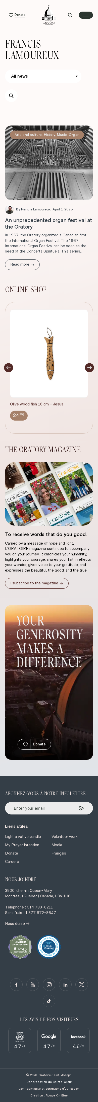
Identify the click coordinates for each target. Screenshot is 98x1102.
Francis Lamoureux (36, 209)
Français (59, 853)
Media (57, 845)
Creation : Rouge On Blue (49, 1095)
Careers (12, 862)
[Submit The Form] (81, 808)
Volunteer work (65, 837)
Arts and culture (28, 135)
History (49, 135)
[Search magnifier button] (70, 15)
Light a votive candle (23, 837)
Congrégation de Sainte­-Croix (49, 1081)
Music (62, 135)
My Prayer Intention (22, 845)
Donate (39, 744)
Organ (74, 135)
